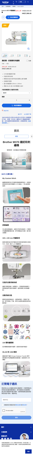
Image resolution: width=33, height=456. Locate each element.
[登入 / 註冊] (13, 2)
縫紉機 (13, 6)
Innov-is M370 (20, 6)
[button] (30, 56)
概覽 (16, 136)
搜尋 (28, 2)
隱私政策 (24, 405)
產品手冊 (6, 110)
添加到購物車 (14, 17)
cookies (12, 442)
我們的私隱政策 (5, 446)
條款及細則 (18, 405)
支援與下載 (28, 114)
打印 (21, 114)
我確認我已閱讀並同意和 (15, 405)
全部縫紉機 (8, 6)
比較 (30, 60)
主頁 (3, 6)
